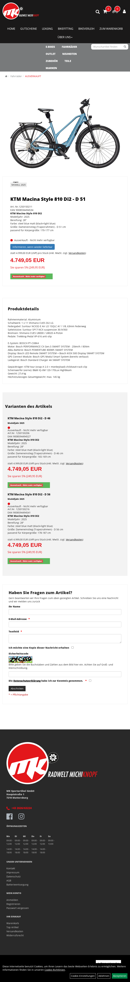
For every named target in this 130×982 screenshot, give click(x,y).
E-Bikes (50, 46)
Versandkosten (77, 253)
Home (11, 29)
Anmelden (12, 900)
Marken (51, 68)
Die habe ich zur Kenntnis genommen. (46, 680)
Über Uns (64, 37)
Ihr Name (14, 606)
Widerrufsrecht (15, 935)
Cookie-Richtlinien (55, 969)
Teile (67, 61)
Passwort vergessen (17, 908)
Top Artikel (12, 927)
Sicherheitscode (18, 653)
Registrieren (13, 904)
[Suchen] (125, 47)
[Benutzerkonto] (124, 11)
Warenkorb (12, 923)
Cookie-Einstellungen (83, 975)
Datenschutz (13, 876)
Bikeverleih (86, 29)
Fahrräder (69, 46)
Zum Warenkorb (111, 29)
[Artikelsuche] (98, 12)
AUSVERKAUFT (33, 76)
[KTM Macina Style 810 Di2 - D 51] (65, 133)
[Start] (6, 76)
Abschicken (17, 688)
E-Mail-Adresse (18, 619)
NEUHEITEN (69, 54)
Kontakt (10, 868)
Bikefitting (65, 29)
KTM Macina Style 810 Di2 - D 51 (47, 199)
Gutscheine (28, 29)
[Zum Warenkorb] (105, 12)
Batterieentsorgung (17, 884)
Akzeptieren (119, 975)
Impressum (12, 872)
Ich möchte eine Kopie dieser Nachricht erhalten (39, 647)
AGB (8, 880)
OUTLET (51, 54)
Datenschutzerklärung (27, 680)
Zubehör (52, 61)
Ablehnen (103, 975)
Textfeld (14, 631)
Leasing (47, 29)
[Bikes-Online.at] (21, 11)
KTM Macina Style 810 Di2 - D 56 (29, 494)
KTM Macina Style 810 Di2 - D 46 (29, 418)
